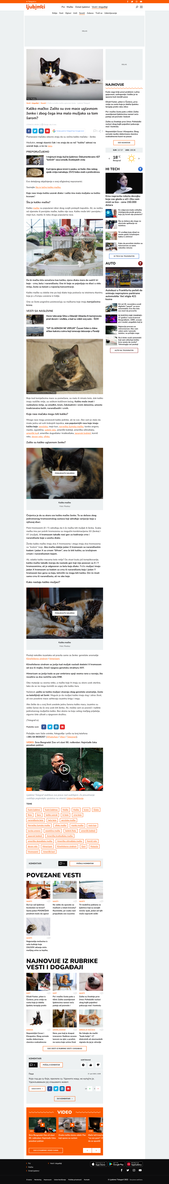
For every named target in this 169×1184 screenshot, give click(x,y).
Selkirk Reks (70, 830)
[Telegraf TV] (141, 1)
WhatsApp (52, 736)
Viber (62, 736)
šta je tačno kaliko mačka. (48, 187)
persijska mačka (68, 820)
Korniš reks (92, 841)
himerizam (54, 658)
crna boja (77, 815)
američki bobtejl (88, 830)
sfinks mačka (60, 825)
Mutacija (94, 846)
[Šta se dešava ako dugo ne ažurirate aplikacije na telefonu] (111, 224)
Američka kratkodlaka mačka (60, 836)
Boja (30, 815)
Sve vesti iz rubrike (64, 1048)
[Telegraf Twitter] (132, 1)
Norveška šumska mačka (39, 825)
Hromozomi (33, 851)
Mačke (65, 809)
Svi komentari (64, 1098)
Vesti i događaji (32, 103)
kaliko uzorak (52, 815)
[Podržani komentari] (90, 1064)
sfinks (47, 436)
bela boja (52, 820)
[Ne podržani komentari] (98, 1064)
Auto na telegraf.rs (124, 350)
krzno (86, 809)
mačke (36, 208)
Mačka (76, 809)
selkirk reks (50, 429)
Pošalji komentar (85, 863)
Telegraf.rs (32, 1)
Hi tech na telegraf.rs (124, 256)
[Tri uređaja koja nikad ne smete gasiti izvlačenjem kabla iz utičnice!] (111, 235)
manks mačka (77, 825)
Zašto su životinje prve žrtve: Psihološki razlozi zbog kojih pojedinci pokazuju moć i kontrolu (123, 124)
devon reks (37, 436)
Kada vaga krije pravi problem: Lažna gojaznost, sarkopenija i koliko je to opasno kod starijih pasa (123, 94)
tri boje (65, 815)
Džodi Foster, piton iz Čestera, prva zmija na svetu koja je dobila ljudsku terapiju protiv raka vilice (122, 104)
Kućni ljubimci (34, 809)
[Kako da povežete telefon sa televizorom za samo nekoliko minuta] (111, 246)
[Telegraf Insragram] (136, 1)
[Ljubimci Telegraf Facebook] (127, 1)
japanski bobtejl (83, 433)
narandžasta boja (35, 820)
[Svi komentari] (83, 1064)
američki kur (32, 433)
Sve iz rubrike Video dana (45, 1150)
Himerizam (47, 846)
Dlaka (96, 809)
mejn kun (92, 825)
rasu (50, 145)
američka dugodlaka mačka (40, 841)
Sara (39, 815)
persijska (43, 426)
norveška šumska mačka (71, 426)
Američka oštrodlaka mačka (69, 841)
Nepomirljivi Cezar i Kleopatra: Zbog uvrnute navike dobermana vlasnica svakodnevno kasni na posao (122, 134)
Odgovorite (37, 1088)
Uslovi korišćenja (75, 798)
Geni (83, 846)
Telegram (71, 736)
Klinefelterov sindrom (37, 658)
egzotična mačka (52, 830)
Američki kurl (49, 851)
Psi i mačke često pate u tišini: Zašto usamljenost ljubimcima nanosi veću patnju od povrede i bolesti (122, 114)
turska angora (34, 830)
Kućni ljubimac (51, 809)
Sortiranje (86, 1060)
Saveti (43, 103)
